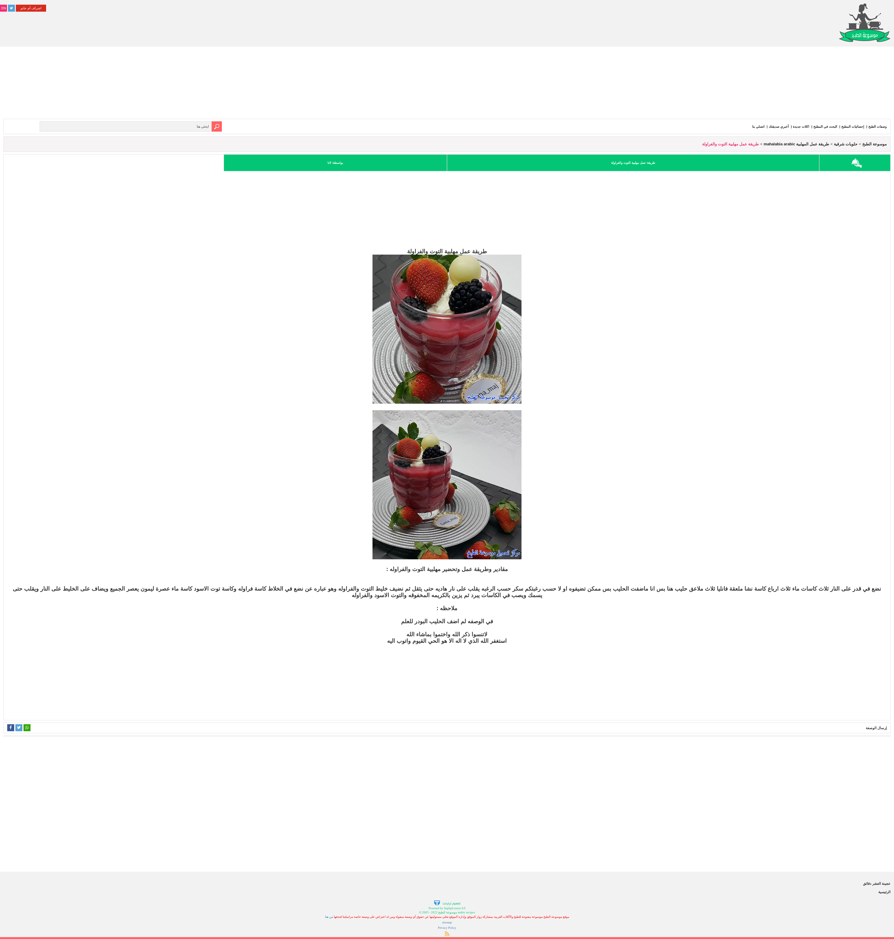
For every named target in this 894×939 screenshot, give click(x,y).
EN (3, 8)
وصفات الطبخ (877, 126)
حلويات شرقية (846, 144)
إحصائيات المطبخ (852, 126)
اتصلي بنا (758, 126)
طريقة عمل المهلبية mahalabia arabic (796, 144)
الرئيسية (884, 892)
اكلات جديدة (801, 126)
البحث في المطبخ (825, 126)
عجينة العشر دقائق (877, 883)
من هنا (329, 917)
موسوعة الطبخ (874, 144)
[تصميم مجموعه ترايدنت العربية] (447, 903)
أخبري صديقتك (779, 126)
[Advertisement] (447, 83)
